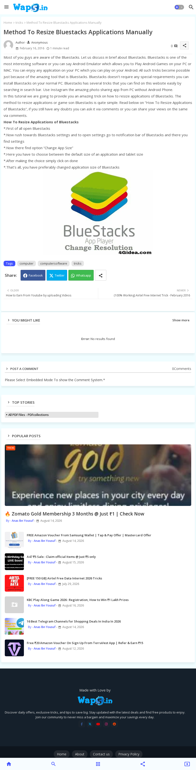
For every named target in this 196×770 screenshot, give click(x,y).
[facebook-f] (82, 724)
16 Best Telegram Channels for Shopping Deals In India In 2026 (74, 621)
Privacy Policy (128, 754)
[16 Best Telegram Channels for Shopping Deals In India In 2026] (14, 626)
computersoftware (53, 263)
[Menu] (6, 7)
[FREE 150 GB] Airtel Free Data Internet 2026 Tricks (64, 578)
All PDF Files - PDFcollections (28, 415)
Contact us (101, 754)
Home (8, 22)
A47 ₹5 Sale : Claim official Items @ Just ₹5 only (61, 557)
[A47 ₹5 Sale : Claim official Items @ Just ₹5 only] (14, 561)
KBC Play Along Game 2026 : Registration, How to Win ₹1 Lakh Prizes (78, 600)
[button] (179, 7)
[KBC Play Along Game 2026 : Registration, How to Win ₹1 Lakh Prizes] (14, 604)
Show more (181, 320)
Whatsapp (83, 275)
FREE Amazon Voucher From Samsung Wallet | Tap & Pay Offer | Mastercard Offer (89, 535)
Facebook (36, 275)
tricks (19, 22)
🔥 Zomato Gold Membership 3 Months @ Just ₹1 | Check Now (74, 514)
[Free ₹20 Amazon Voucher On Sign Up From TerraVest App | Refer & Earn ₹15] (14, 648)
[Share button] (100, 275)
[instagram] (106, 724)
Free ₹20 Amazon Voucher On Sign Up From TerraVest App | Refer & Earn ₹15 (85, 643)
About (79, 754)
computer (26, 263)
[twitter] (90, 724)
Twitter (60, 275)
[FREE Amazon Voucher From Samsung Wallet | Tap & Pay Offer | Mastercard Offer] (14, 540)
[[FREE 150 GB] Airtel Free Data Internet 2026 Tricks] (14, 583)
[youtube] (98, 724)
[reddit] (114, 724)
